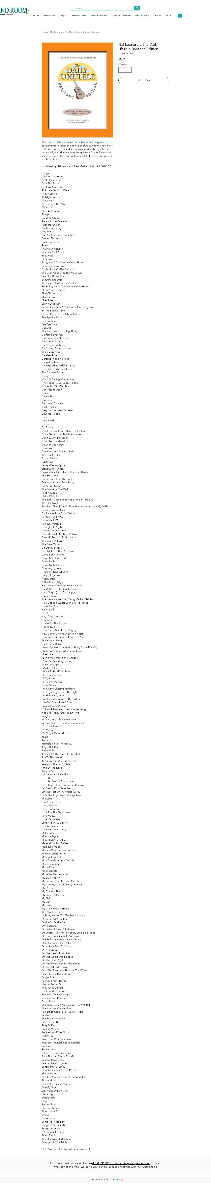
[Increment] (129, 69)
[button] (99, 15)
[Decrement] (120, 69)
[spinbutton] (125, 69)
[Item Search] (137, 8)
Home (45, 32)
